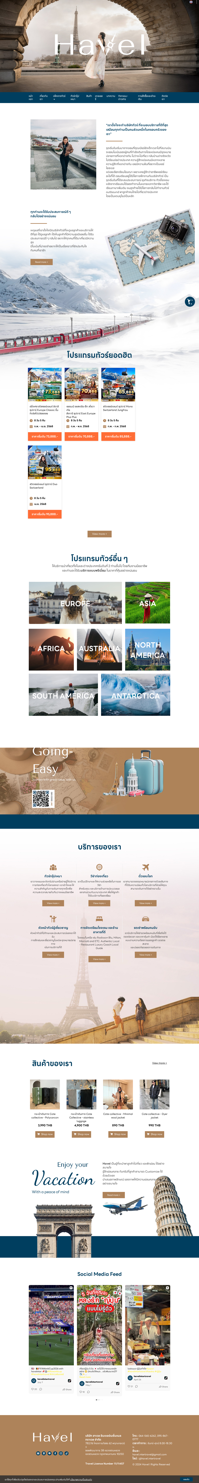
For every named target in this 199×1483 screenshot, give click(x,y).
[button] (28, 1340)
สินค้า (89, 96)
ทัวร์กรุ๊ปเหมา (75, 97)
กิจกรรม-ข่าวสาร (123, 97)
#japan (150, 1368)
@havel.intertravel (150, 1458)
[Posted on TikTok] (69, 1381)
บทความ (110, 96)
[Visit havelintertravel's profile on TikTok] (34, 1380)
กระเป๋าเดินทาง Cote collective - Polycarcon (44, 1116)
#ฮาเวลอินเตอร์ (57, 1374)
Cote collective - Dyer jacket (154, 1116)
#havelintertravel (40, 1374)
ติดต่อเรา (165, 97)
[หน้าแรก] (52, 1437)
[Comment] (40, 1389)
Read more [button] (85, 1377)
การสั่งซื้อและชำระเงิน (147, 97)
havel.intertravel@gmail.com (149, 1454)
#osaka (150, 1371)
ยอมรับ (186, 1479)
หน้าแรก (31, 97)
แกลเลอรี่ (99, 97)
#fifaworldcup (54, 1371)
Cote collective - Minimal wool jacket (118, 1116)
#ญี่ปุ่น (158, 1371)
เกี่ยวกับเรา (44, 97)
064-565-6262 (147, 1436)
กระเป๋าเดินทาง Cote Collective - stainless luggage (81, 1117)
